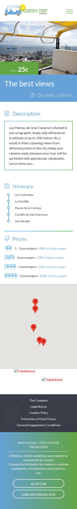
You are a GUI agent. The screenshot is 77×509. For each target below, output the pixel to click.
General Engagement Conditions (39, 425)
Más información (38, 494)
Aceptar (38, 484)
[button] (35, 302)
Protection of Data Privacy (38, 419)
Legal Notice (38, 406)
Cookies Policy (38, 412)
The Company (38, 400)
